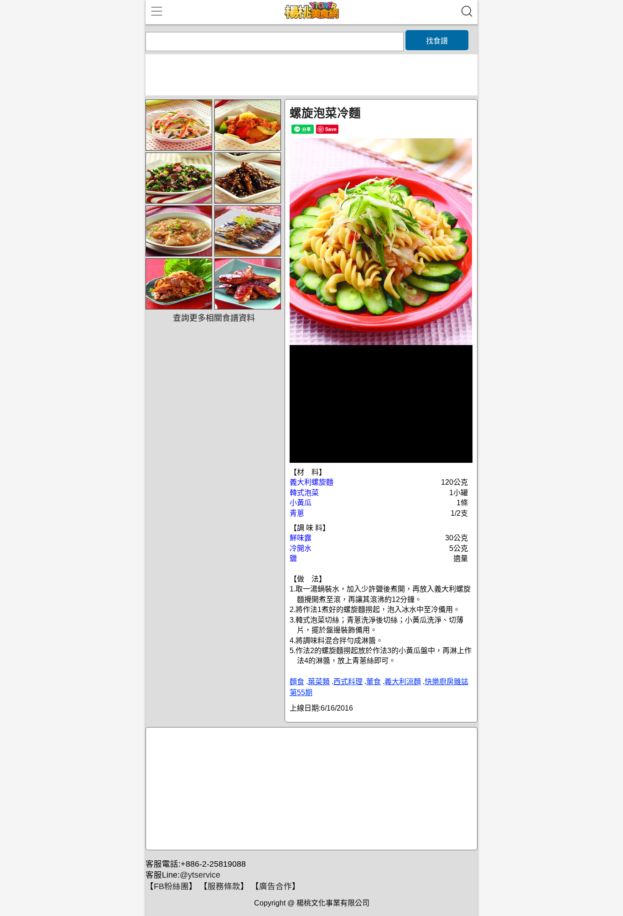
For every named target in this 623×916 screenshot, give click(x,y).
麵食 (297, 682)
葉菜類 (319, 682)
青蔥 (297, 513)
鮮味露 (301, 538)
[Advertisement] (310, 789)
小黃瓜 (301, 503)
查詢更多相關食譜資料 (214, 318)
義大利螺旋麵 (311, 482)
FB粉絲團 (171, 886)
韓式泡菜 (304, 493)
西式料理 (348, 682)
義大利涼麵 (402, 682)
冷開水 (301, 548)
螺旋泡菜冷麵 (325, 113)
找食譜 (437, 41)
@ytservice (200, 874)
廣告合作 (275, 886)
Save (331, 129)
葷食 (373, 682)
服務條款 (224, 886)
